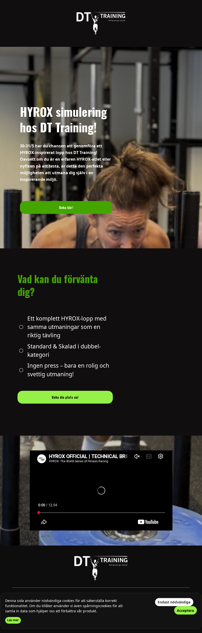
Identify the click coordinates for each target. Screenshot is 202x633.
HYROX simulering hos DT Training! (63, 119)
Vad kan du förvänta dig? (57, 285)
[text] (66, 163)
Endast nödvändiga (174, 602)
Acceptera (185, 610)
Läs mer (13, 620)
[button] (66, 207)
